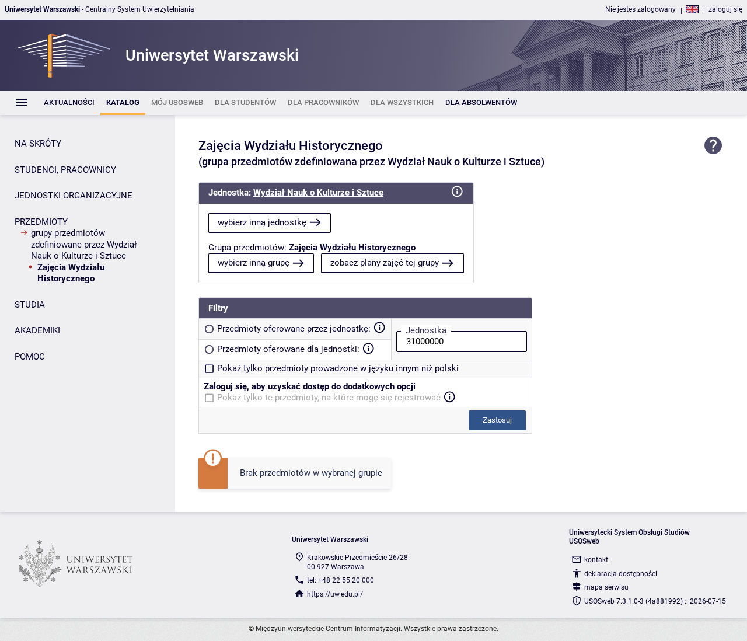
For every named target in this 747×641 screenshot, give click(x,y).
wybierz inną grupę (253, 262)
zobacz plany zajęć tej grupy (384, 262)
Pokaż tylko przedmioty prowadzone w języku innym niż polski (338, 368)
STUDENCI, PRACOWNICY (65, 170)
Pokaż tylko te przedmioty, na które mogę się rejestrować (329, 397)
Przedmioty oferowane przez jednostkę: (294, 328)
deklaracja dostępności (620, 574)
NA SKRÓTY (38, 143)
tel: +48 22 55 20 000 (340, 580)
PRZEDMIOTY (41, 222)
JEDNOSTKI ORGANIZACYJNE (73, 195)
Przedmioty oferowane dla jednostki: (288, 349)
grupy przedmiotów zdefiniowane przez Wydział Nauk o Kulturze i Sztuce (84, 244)
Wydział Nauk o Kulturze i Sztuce (318, 192)
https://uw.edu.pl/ (335, 594)
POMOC (30, 356)
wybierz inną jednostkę (262, 222)
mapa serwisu (606, 587)
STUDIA (30, 304)
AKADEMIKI (37, 330)
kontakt (596, 560)
